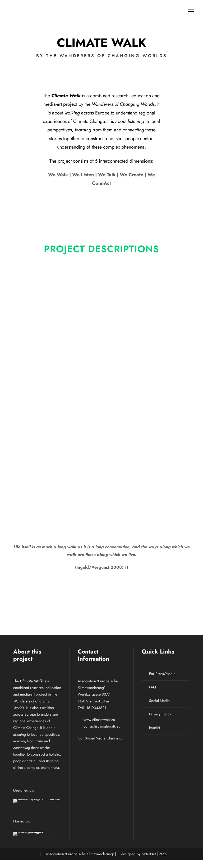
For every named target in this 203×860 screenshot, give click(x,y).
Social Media (159, 700)
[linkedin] (97, 748)
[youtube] (110, 748)
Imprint (154, 727)
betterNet (148, 854)
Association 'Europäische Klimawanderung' (80, 854)
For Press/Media (162, 673)
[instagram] (123, 748)
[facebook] (84, 748)
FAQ (152, 687)
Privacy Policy (160, 714)
